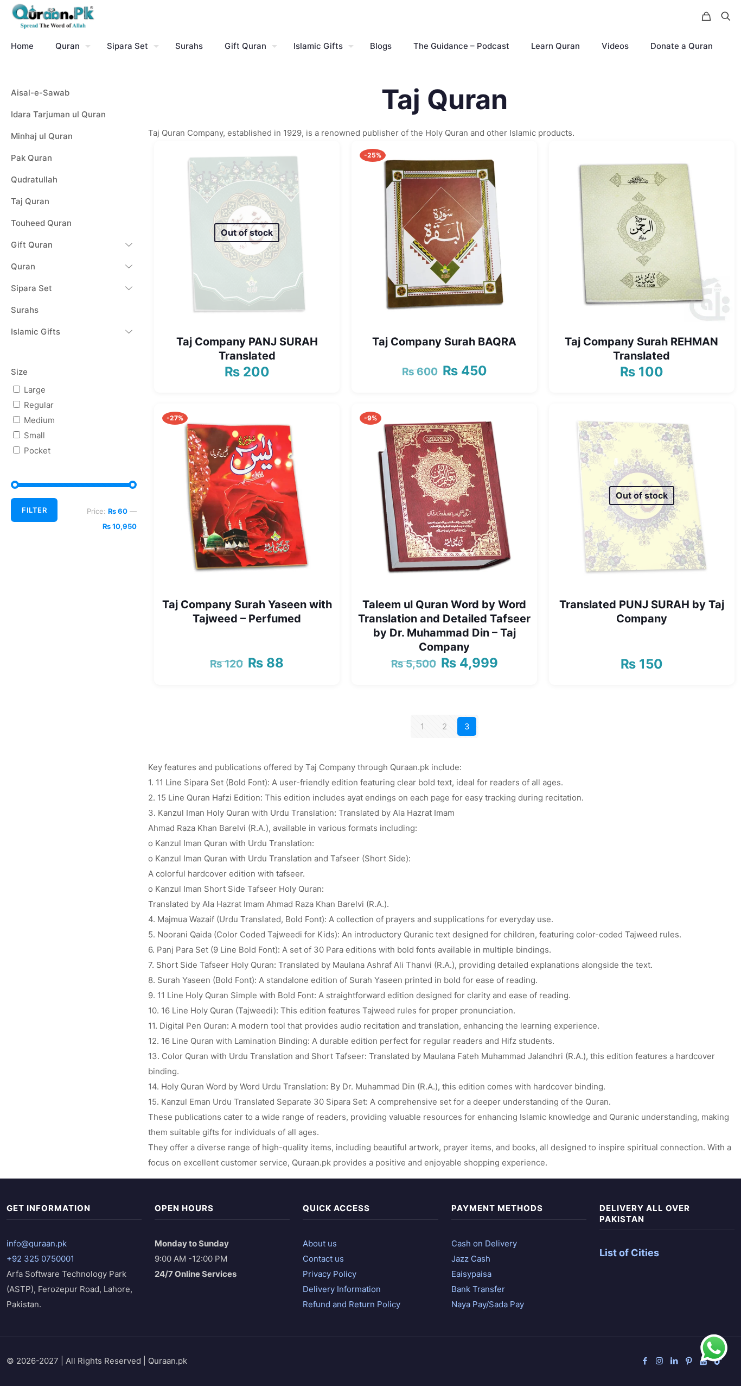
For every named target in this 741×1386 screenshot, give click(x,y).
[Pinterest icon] (688, 1361)
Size (19, 372)
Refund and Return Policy (351, 1304)
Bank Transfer (478, 1289)
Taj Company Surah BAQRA (444, 341)
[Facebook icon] (644, 1361)
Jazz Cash (470, 1258)
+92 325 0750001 (40, 1258)
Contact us (323, 1258)
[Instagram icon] (659, 1361)
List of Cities (629, 1252)
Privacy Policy (329, 1274)
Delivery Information (342, 1289)
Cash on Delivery (484, 1243)
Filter (34, 510)
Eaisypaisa (471, 1274)
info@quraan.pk (37, 1243)
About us (320, 1243)
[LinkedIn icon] (674, 1361)
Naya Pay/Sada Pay (487, 1304)
